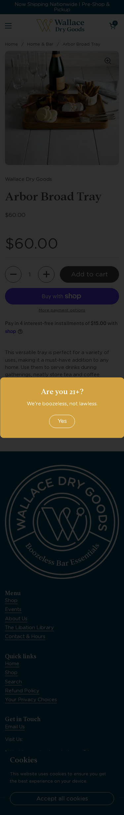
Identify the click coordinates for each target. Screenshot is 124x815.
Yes (62, 421)
